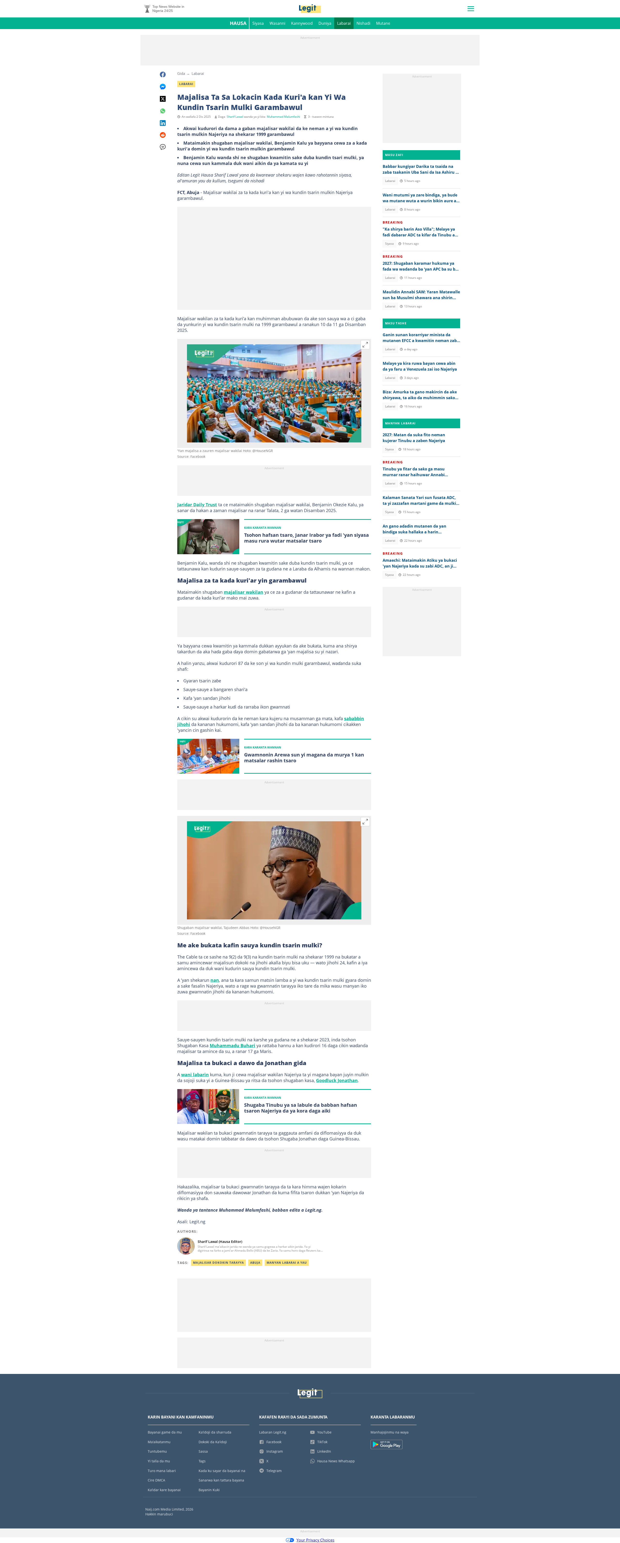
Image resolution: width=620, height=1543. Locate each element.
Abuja (255, 1263)
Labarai (344, 23)
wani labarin (195, 1074)
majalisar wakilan (243, 592)
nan (214, 980)
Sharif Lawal (235, 117)
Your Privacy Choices (315, 1540)
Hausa (238, 23)
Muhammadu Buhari (232, 1045)
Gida (181, 73)
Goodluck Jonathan (337, 1080)
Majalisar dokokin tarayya (218, 1263)
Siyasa (258, 23)
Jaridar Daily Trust (197, 504)
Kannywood (302, 23)
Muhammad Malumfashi (283, 117)
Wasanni (277, 23)
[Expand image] (365, 344)
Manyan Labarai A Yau (287, 1263)
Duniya (324, 23)
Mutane (383, 23)
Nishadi (363, 23)
